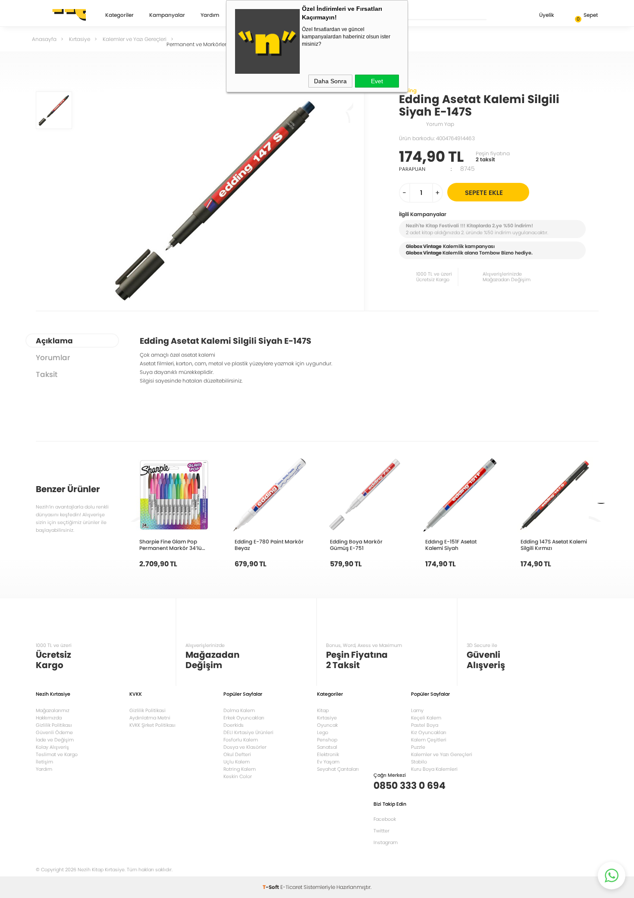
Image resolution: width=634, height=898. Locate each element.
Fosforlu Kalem (240, 739)
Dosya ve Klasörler (245, 747)
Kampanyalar (167, 16)
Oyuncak (327, 725)
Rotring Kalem (239, 769)
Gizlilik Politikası (54, 725)
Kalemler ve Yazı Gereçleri (441, 754)
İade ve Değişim (55, 739)
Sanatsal (327, 747)
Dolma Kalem (239, 710)
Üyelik (546, 15)
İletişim (44, 761)
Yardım (210, 16)
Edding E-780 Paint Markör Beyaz (269, 545)
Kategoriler (119, 16)
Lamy (417, 710)
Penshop (327, 739)
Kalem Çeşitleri (428, 739)
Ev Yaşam (328, 761)
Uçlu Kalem (236, 761)
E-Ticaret (291, 887)
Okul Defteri (237, 754)
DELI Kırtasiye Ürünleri (248, 732)
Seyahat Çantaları (338, 769)
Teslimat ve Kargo (57, 754)
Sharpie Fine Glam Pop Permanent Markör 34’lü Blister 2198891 (170, 545)
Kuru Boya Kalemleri (434, 769)
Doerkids (233, 725)
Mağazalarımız (52, 710)
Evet (377, 81)
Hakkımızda (49, 717)
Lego (322, 732)
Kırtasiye (327, 717)
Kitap (323, 710)
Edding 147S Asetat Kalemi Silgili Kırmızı (554, 545)
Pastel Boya (424, 725)
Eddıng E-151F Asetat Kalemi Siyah (451, 545)
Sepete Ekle (484, 192)
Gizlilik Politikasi (147, 710)
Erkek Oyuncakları (243, 717)
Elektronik (328, 754)
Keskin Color (237, 776)
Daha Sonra (330, 81)
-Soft (271, 887)
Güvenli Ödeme (54, 732)
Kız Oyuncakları (428, 732)
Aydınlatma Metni (149, 717)
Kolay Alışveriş (52, 747)
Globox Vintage (424, 252)
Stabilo (419, 761)
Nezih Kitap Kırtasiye (61, 15)
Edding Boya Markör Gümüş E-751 (356, 545)
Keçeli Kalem (426, 717)
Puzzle (418, 747)
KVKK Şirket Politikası (152, 725)
